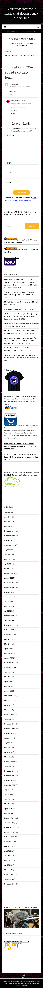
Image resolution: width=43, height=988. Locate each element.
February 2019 (9, 818)
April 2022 (8, 681)
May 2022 (7, 677)
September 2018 (10, 841)
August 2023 (8, 639)
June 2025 (7, 554)
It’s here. (8, 51)
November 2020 (10, 728)
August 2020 (8, 738)
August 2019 (8, 790)
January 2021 (9, 719)
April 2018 (8, 865)
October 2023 (9, 630)
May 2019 (7, 804)
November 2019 (10, 776)
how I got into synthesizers (13, 309)
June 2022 (7, 672)
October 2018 (9, 837)
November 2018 (10, 832)
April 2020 (8, 752)
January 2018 (9, 879)
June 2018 (7, 856)
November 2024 (10, 587)
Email (8, 172)
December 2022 (9, 663)
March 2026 (8, 526)
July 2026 (7, 512)
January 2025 (9, 578)
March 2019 (8, 813)
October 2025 (9, 540)
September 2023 (10, 634)
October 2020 (9, 733)
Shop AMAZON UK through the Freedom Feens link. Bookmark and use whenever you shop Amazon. (20, 446)
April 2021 (8, 705)
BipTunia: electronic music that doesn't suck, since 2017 (21, 13)
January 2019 (9, 823)
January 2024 (9, 620)
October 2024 (9, 592)
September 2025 (10, 545)
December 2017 (9, 884)
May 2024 (7, 606)
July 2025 (7, 550)
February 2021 (9, 714)
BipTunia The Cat (21, 46)
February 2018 (9, 874)
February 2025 (9, 573)
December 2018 (9, 827)
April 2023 (8, 649)
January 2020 (9, 766)
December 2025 (9, 531)
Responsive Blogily (33, 983)
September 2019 (10, 785)
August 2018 (8, 846)
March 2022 (8, 686)
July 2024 (7, 601)
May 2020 (7, 747)
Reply (11, 94)
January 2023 (9, 658)
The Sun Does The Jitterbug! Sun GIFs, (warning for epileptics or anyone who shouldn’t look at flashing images (20, 316)
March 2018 (8, 870)
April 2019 (8, 809)
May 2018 (7, 860)
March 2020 (8, 757)
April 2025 (8, 564)
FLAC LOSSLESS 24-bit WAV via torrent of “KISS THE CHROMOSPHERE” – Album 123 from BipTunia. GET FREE (21, 340)
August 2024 (8, 597)
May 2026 (7, 521)
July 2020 (7, 743)
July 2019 (7, 794)
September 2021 (10, 696)
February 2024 (9, 616)
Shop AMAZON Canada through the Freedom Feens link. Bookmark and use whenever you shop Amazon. (21, 457)
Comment (10, 135)
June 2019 (7, 799)
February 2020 (9, 761)
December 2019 (9, 771)
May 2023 (7, 644)
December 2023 (9, 625)
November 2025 (10, 536)
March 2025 (8, 569)
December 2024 (9, 583)
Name (8, 163)
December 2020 (9, 724)
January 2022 (9, 691)
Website (8, 182)
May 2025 (7, 559)
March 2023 (8, 653)
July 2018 (7, 851)
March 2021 (8, 710)
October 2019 (9, 780)
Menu (37, 27)
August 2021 (8, 700)
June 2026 (7, 517)
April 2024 (8, 611)
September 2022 (10, 667)
